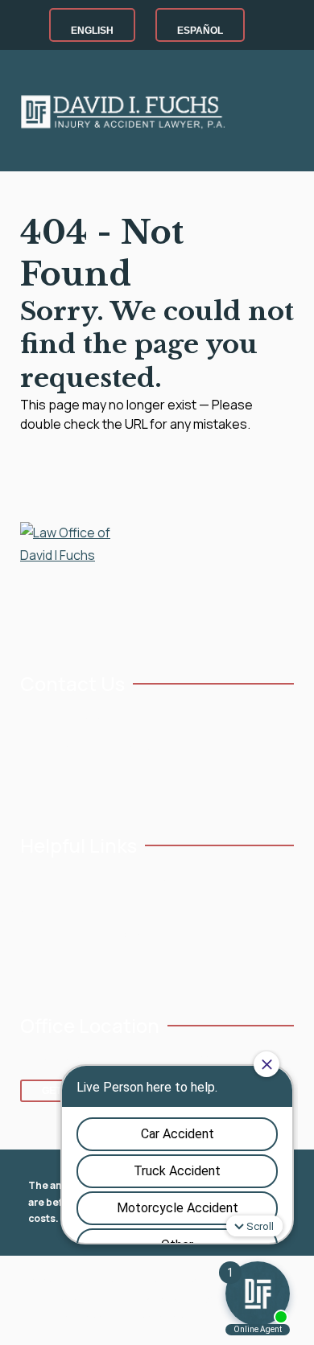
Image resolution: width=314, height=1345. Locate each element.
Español (200, 30)
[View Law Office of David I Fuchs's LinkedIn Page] (103, 783)
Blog (130, 908)
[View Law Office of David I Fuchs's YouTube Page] (53, 783)
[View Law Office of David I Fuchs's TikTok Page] (153, 783)
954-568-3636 (74, 720)
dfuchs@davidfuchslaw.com (108, 747)
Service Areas (54, 962)
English (92, 30)
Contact (139, 935)
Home (34, 881)
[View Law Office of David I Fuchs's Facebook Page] (28, 783)
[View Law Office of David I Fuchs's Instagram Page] (78, 783)
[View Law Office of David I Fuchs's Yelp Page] (128, 783)
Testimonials (150, 881)
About (35, 908)
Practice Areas (55, 935)
